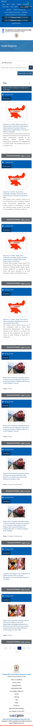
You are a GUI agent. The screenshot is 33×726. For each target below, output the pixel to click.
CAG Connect (5, 6)
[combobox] (28, 2)
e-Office (13, 4)
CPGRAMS (24, 12)
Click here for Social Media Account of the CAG (16, 719)
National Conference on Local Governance (16, 14)
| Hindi (30, 6)
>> (28, 648)
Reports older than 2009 (25, 73)
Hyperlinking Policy (16, 688)
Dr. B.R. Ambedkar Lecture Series (13, 12)
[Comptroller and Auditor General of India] (16, 30)
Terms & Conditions (16, 679)
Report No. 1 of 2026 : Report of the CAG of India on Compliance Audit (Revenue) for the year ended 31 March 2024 (15, 321)
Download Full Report (13, 155)
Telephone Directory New (19, 9)
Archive (16, 694)
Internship (9, 9)
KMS (3, 4)
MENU (3, 1)
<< (10, 648)
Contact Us (16, 705)
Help (16, 700)
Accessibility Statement (16, 691)
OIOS (16, 6)
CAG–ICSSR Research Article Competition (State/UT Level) (16, 20)
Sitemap (16, 697)
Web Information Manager (16, 708)
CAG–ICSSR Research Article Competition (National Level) (16, 17)
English (27, 6)
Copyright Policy (16, 685)
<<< (6, 648)
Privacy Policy (16, 682)
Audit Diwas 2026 (16, 23)
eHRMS (19, 4)
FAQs (12, 6)
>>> (17, 652)
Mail (8, 4)
